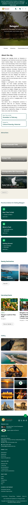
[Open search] (22, 9)
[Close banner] (26, 3)
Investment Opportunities (6, 491)
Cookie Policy (4, 496)
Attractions (12, 48)
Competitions (4, 480)
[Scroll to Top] (25, 415)
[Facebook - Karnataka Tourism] (26, 420)
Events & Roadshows (5, 457)
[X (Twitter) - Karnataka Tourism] (21, 420)
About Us (24, 496)
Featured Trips (4, 463)
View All (4, 192)
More (2, 483)
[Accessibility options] (17, 9)
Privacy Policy (12, 496)
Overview (6, 48)
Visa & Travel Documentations (7, 470)
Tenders (3, 482)
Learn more (6, 216)
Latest (2, 476)
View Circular (13, 5)
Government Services (5, 489)
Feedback (19, 496)
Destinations (4, 452)
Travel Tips (3, 465)
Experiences (3, 454)
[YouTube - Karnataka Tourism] (24, 420)
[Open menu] (25, 9)
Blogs (2, 478)
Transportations (4, 469)
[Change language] (20, 9)
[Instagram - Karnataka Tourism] (19, 420)
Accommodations (5, 467)
